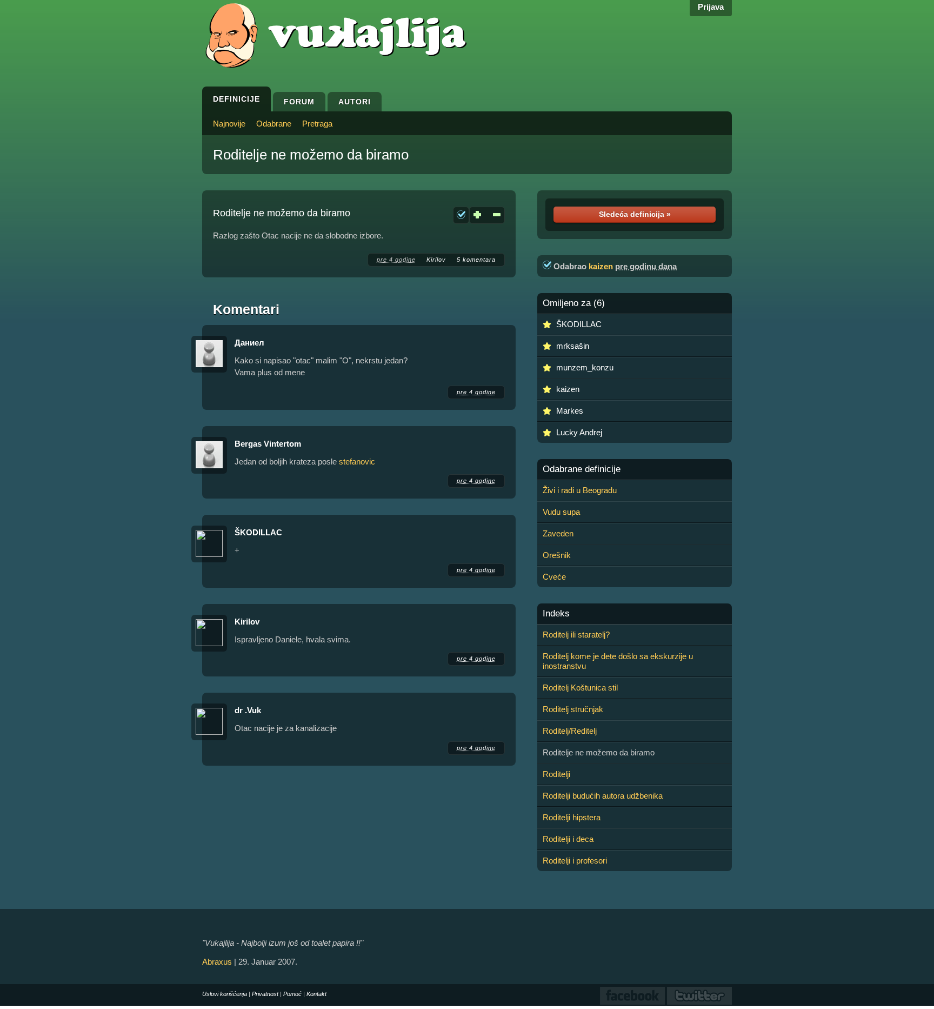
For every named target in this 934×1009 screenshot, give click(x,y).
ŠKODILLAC (258, 532)
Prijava (711, 6)
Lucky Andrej (579, 432)
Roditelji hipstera (572, 817)
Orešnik (557, 555)
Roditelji (556, 774)
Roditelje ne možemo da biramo (311, 155)
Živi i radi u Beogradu (580, 490)
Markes (569, 410)
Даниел (249, 342)
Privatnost (265, 994)
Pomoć (292, 994)
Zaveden (558, 533)
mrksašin (572, 345)
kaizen (601, 266)
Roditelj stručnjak (573, 709)
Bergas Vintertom (268, 443)
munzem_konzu (584, 367)
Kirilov (436, 259)
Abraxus (217, 961)
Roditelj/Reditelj (570, 730)
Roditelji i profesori (575, 860)
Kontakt (316, 994)
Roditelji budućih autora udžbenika (603, 795)
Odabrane (273, 123)
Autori (354, 101)
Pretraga (317, 123)
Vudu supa (561, 511)
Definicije (236, 99)
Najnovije (229, 123)
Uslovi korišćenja (224, 994)
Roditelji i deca (568, 839)
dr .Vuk (248, 710)
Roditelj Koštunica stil (580, 687)
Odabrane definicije (582, 469)
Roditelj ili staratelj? (576, 634)
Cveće (554, 576)
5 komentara (476, 259)
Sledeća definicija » (635, 214)
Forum (299, 101)
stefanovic (357, 461)
